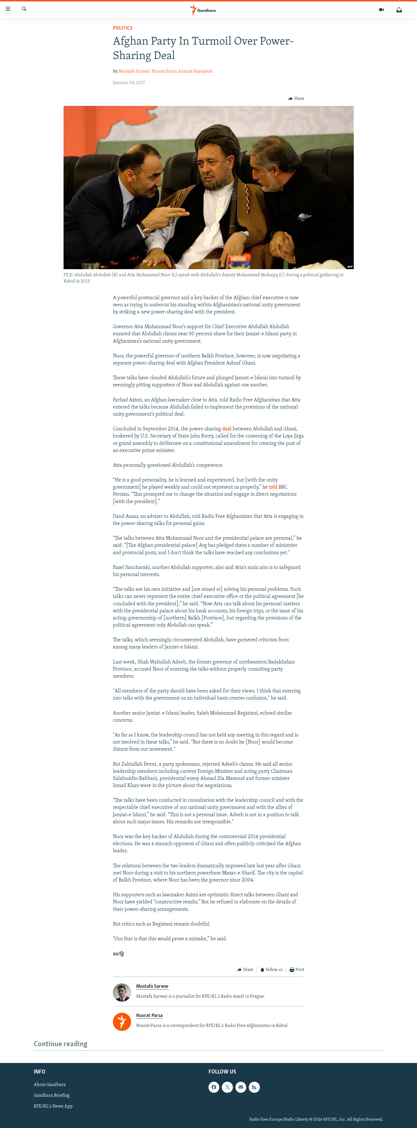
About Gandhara (50, 1085)
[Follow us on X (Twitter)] (227, 1087)
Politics (122, 28)
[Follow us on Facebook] (213, 1087)
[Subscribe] (240, 1087)
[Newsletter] (399, 9)
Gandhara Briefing (52, 1096)
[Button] (296, 98)
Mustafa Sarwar (134, 71)
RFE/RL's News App (53, 1106)
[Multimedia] (381, 9)
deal (226, 429)
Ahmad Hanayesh (195, 71)
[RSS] (254, 1087)
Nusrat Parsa (164, 71)
